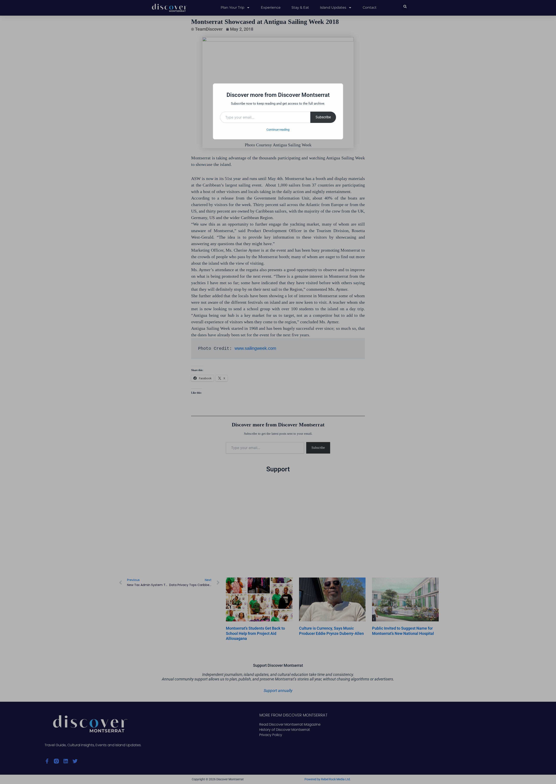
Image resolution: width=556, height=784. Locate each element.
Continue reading (278, 129)
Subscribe (323, 117)
